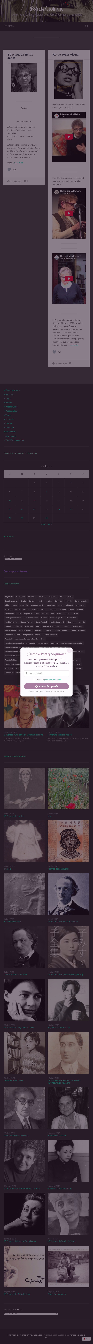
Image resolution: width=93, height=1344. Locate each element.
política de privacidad (52, 679)
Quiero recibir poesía (46, 686)
